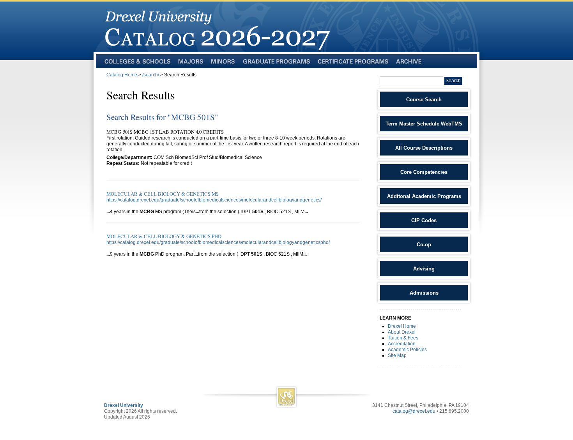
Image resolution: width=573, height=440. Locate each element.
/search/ (150, 75)
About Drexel (402, 332)
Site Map (397, 355)
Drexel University (123, 405)
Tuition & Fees (403, 338)
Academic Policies (407, 349)
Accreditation (402, 343)
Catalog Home (121, 75)
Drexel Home (402, 326)
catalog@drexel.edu (414, 411)
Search (453, 80)
